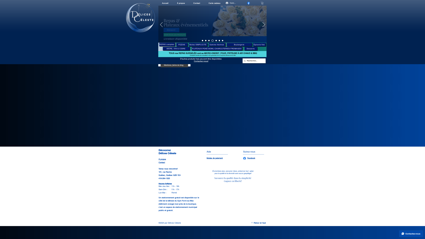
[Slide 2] (205, 40)
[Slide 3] (209, 40)
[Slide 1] (202, 40)
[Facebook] (248, 3)
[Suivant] (263, 24)
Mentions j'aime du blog (173, 65)
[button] (262, 3)
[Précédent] (161, 24)
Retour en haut (260, 223)
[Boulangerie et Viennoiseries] (222, 40)
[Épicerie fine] (219, 40)
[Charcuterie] (216, 40)
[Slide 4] (213, 41)
